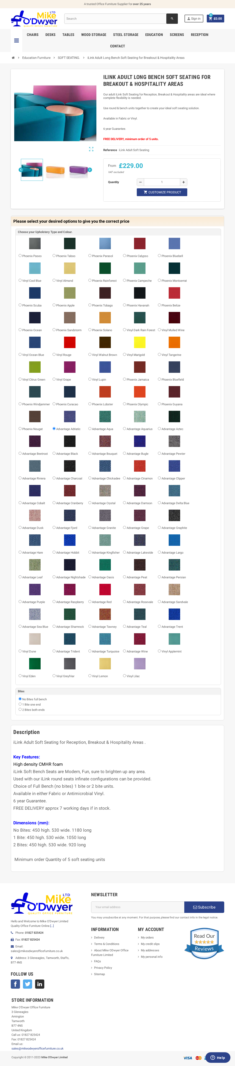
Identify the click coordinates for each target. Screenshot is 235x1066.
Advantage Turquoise (105, 651)
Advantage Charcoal (69, 478)
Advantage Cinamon (140, 478)
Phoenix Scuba (32, 305)
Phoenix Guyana (172, 404)
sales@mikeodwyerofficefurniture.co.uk (37, 1048)
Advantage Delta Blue (175, 503)
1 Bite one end (31, 704)
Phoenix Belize (171, 305)
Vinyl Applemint (172, 651)
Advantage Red (102, 602)
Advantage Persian (174, 577)
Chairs (33, 34)
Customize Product (162, 192)
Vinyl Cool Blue (31, 280)
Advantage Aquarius (140, 429)
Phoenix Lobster (102, 404)
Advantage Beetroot (35, 453)
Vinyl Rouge (63, 355)
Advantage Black (67, 453)
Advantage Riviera (33, 478)
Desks (50, 34)
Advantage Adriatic (68, 429)
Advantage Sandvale (175, 602)
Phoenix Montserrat (174, 280)
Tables (68, 34)
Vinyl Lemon (100, 676)
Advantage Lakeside (140, 552)
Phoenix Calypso (137, 256)
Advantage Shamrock (70, 626)
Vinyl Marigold (136, 355)
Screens (177, 34)
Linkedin (39, 984)
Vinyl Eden (29, 676)
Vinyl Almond (64, 280)
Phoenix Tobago (102, 305)
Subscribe (206, 907)
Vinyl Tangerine (171, 355)
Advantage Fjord (66, 528)
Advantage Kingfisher (106, 552)
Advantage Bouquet (104, 453)
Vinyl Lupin (99, 379)
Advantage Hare (32, 552)
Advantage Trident (68, 651)
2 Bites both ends (33, 710)
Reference (110, 150)
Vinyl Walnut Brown (104, 355)
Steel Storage (125, 34)
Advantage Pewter (173, 453)
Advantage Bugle (137, 453)
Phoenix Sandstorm (68, 330)
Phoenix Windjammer (36, 404)
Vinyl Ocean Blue (33, 355)
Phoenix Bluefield (173, 379)
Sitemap (99, 974)
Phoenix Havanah (138, 305)
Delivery (99, 937)
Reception (199, 34)
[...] (52, 926)
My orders (147, 937)
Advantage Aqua (102, 429)
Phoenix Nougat (32, 429)
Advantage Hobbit (67, 552)
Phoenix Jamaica (138, 379)
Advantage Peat (137, 577)
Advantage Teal (137, 626)
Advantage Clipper (173, 478)
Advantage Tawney (104, 626)
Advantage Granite (104, 528)
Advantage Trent (172, 626)
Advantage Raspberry (70, 602)
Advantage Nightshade (71, 577)
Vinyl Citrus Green (33, 379)
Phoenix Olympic (137, 404)
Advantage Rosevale (140, 602)
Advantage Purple (33, 602)
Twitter (27, 984)
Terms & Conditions (106, 944)
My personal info (151, 956)
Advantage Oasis (103, 577)
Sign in (194, 19)
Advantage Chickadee (106, 478)
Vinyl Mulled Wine (173, 330)
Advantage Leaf (32, 577)
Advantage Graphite (174, 528)
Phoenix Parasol (102, 256)
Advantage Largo (172, 552)
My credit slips (150, 944)
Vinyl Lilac (133, 676)
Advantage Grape (138, 528)
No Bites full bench (34, 699)
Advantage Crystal (103, 503)
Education (154, 34)
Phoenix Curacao (67, 404)
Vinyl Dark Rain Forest (141, 330)
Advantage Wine (137, 651)
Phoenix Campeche (139, 280)
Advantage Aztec (172, 429)
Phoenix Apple (65, 305)
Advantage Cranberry (69, 503)
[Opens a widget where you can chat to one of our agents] (217, 1058)
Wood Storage (93, 34)
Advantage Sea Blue (35, 626)
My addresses (150, 950)
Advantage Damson (139, 503)
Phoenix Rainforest (104, 280)
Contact (117, 46)
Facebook (15, 984)
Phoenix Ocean (32, 330)
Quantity (113, 182)
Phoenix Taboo (65, 256)
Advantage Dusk (33, 528)
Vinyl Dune (29, 651)
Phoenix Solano (102, 330)
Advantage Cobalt (33, 503)
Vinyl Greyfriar (65, 676)
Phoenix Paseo (32, 256)
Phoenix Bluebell (172, 256)
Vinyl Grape (63, 379)
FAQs (97, 961)
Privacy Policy (103, 967)
